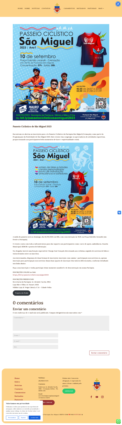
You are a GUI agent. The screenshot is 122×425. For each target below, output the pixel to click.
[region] (23, 411)
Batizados (81, 8)
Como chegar (46, 402)
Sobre (27, 8)
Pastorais (92, 8)
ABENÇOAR (69, 391)
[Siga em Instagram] (102, 397)
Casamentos (69, 8)
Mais (100, 8)
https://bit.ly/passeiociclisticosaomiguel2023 (31, 275)
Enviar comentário (99, 353)
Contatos (46, 8)
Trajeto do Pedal (21, 293)
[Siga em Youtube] (96, 397)
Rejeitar (23, 417)
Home (20, 8)
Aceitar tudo (34, 417)
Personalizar (12, 417)
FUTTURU (77, 414)
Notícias (36, 8)
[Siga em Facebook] (91, 397)
